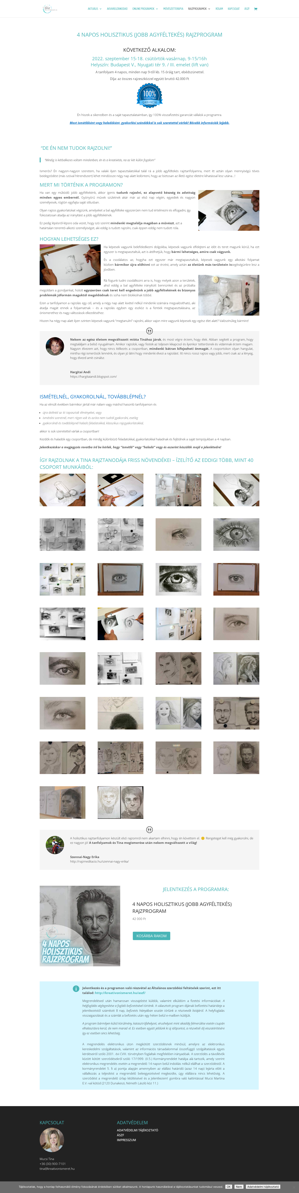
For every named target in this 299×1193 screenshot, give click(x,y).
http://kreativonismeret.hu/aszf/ (120, 993)
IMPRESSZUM (126, 1140)
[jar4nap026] (236, 505)
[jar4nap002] (178, 728)
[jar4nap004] (120, 728)
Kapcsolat (234, 8)
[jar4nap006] (178, 594)
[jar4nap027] (120, 639)
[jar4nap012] (178, 550)
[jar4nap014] (178, 683)
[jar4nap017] (62, 773)
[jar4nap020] (62, 728)
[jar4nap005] (236, 550)
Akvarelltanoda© (117, 8)
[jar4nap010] (62, 550)
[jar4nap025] (62, 505)
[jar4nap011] (236, 594)
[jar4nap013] (120, 594)
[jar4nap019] (62, 683)
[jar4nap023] (62, 818)
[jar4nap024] (120, 505)
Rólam (219, 8)
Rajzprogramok (197, 8)
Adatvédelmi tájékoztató (263, 1186)
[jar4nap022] (236, 773)
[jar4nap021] (236, 639)
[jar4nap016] (236, 728)
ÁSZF (247, 8)
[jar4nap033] (120, 818)
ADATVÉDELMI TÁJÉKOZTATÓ (137, 1130)
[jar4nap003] (62, 594)
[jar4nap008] (62, 639)
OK (229, 1186)
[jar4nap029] (178, 639)
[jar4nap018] (120, 773)
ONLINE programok (143, 8)
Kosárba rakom (151, 935)
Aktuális (93, 8)
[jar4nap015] (178, 773)
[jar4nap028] (178, 505)
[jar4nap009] (120, 550)
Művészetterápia (173, 8)
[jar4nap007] (120, 683)
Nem (239, 1186)
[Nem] (294, 1187)
